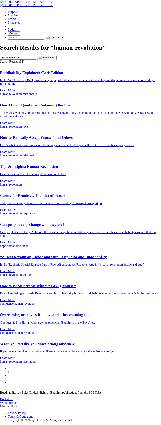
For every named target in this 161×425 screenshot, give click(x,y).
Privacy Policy (17, 413)
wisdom (27, 274)
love (25, 126)
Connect (14, 33)
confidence (7, 303)
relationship (30, 94)
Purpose (13, 12)
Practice (13, 15)
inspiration (29, 213)
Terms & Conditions (20, 416)
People (12, 19)
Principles (14, 22)
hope (3, 246)
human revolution (11, 94)
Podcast (12, 29)
